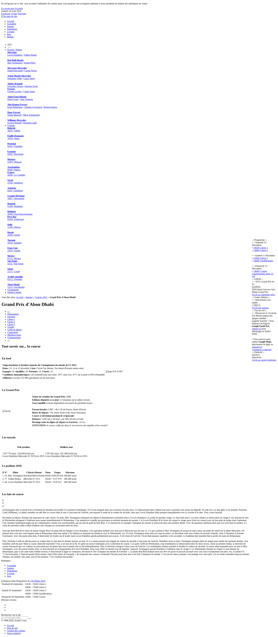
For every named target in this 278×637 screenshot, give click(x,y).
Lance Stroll (29, 78)
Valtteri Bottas (30, 55)
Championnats (14, 337)
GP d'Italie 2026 (37, 581)
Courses (11, 125)
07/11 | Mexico (14, 257)
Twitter (14, 13)
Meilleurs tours (14, 335)
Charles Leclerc (14, 91)
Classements (13, 290)
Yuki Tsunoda (26, 99)
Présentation (13, 314)
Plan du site (12, 628)
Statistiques (12, 29)
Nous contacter (14, 633)
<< (8, 311)
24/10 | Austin (13, 249)
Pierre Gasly (13, 99)
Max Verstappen (14, 63)
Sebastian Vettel (14, 78)
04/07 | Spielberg (15, 189)
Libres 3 (11, 324)
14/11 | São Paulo (15, 262)
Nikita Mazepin (14, 115)
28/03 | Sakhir (13, 129)
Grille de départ (14, 329)
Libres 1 (11, 319)
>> (8, 340)
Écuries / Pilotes (14, 50)
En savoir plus (7, 8)
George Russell (14, 123)
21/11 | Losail (13, 270)
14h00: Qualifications (263, 261)
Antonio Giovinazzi (33, 107)
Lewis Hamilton (14, 55)
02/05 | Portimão (14, 145)
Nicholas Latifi (30, 123)
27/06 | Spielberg (15, 181)
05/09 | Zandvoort (15, 218)
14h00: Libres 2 (260, 250)
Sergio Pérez (29, 63)
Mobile (10, 37)
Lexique (10, 31)
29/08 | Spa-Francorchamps (19, 212)
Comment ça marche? (262, 349)
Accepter (19, 8)
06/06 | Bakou (13, 168)
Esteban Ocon (31, 86)
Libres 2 (11, 322)
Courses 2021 (41, 297)
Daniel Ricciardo (15, 70)
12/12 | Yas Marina (15, 285)
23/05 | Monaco (14, 160)
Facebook (5, 13)
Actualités (11, 24)
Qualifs (10, 327)
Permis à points (14, 292)
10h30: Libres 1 (260, 247)
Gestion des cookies (16, 630)
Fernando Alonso (15, 86)
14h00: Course (260, 271)
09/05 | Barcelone (15, 152)
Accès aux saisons (260, 308)
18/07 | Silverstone (16, 197)
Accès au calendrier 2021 (263, 294)
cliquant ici (257, 347)
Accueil (10, 21)
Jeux (9, 34)
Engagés (11, 316)
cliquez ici (256, 328)
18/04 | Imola (15, 137)
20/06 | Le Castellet (16, 173)
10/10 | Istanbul (14, 241)
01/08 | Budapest (15, 205)
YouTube (22, 13)
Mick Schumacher (31, 115)
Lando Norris (30, 70)
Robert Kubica (50, 107)
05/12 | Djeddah (15, 278)
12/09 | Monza (14, 225)
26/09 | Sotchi (13, 233)
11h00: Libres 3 (260, 258)
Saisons (10, 26)
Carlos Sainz (29, 91)
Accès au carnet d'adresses (264, 360)
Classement (12, 332)
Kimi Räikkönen (15, 107)
